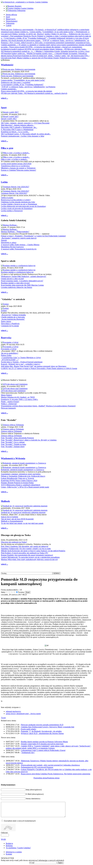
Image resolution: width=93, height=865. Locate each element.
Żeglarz (4, 310)
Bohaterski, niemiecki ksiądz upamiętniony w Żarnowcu (22, 470)
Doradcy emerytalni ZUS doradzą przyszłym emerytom (42, 744)
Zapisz (60, 863)
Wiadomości (7, 64)
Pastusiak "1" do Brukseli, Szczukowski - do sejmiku (41, 731)
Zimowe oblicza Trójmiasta (11, 431)
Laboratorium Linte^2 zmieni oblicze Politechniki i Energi (43, 750)
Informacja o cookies (14, 852)
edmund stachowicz (13, 711)
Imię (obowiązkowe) (34, 790)
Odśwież (4, 833)
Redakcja (9, 843)
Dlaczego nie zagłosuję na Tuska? (14, 542)
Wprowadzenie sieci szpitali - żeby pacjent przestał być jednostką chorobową (50, 765)
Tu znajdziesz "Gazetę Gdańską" (18, 848)
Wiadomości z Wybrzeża (13, 458)
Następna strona (53, 778)
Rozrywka (6, 337)
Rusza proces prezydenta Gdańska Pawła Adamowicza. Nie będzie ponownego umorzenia (55, 774)
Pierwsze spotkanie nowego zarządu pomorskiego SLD (42, 725)
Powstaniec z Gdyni (8, 349)
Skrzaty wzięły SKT (9, 119)
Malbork (5, 501)
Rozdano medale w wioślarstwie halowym (17, 272)
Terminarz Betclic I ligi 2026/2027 (14, 193)
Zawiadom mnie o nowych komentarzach (20, 821)
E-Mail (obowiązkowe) (35, 794)
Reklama (9, 846)
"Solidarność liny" (28, 752)
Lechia (4, 182)
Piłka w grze (7, 148)
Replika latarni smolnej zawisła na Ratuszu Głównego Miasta (44, 742)
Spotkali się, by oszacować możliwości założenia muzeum (23, 512)
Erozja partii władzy (28, 729)
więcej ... (4, 98)
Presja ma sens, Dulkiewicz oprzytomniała (17, 76)
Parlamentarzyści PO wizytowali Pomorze (37, 767)
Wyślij (3, 839)
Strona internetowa (33, 799)
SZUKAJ (56, 573)
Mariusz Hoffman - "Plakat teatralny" (15, 232)
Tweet (3, 718)
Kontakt (9, 854)
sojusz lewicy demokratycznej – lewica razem (23, 714)
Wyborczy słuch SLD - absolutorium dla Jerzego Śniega (42, 733)
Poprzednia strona (40, 778)
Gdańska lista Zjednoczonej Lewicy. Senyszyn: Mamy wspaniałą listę (47, 727)
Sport (4, 107)
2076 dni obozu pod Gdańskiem (13, 391)
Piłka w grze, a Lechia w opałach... (14, 159)
